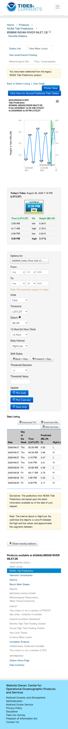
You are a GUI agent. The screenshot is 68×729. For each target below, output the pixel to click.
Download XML (50, 422)
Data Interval (17, 340)
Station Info (15, 48)
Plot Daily (20, 393)
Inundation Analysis (19, 641)
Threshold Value (19, 376)
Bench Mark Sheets (20, 584)
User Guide (39, 83)
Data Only (21, 407)
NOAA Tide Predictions (20, 28)
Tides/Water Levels (38, 48)
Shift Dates (16, 353)
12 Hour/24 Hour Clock (23, 329)
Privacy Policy (14, 707)
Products (24, 25)
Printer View (50, 88)
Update (14, 387)
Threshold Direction (21, 365)
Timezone (15, 306)
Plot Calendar (23, 400)
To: (12, 278)
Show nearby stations (24, 543)
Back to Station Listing (18, 83)
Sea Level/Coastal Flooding (23, 55)
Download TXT (29, 422)
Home (10, 25)
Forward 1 (43, 359)
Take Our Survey (15, 714)
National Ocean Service (19, 704)
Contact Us (12, 721)
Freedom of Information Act (21, 718)
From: (13, 267)
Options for (16, 255)
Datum (14, 317)
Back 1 (21, 359)
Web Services (51, 426)
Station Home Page (19, 660)
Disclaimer (12, 711)
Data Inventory (17, 665)
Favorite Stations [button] (18, 36)
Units (13, 295)
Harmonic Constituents (21, 575)
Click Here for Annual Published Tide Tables (34, 93)
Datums (13, 579)
